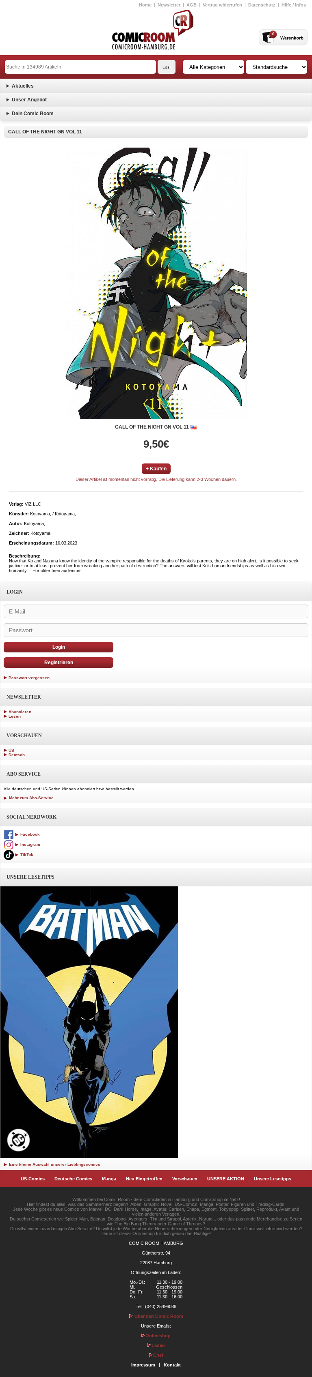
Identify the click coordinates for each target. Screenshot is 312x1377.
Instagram (29, 844)
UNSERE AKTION (225, 1178)
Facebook (29, 834)
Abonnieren (20, 712)
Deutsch (17, 755)
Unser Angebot (29, 100)
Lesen (15, 716)
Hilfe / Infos (294, 4)
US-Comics (33, 1178)
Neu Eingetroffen (144, 1178)
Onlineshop (158, 1335)
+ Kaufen (156, 469)
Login (58, 647)
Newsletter (169, 4)
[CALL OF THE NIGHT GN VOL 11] (156, 283)
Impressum (143, 1364)
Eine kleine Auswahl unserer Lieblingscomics (54, 1164)
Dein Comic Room (33, 113)
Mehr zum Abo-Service (31, 798)
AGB (191, 4)
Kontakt (172, 1364)
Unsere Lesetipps (272, 1178)
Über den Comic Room (158, 1316)
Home (145, 4)
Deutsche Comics (73, 1178)
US (11, 750)
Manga (109, 1178)
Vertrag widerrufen (222, 4)
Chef (158, 1355)
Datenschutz (261, 4)
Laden (158, 1345)
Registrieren (58, 662)
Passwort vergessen (29, 678)
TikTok (26, 854)
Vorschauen (184, 1178)
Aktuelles (23, 86)
